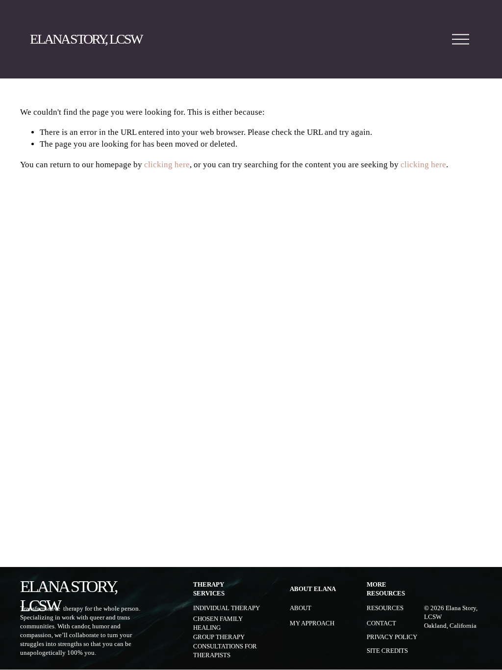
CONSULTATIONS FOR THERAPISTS (225, 651)
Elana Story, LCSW (86, 39)
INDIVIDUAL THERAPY (226, 608)
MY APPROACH (312, 623)
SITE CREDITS (387, 650)
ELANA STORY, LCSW (68, 596)
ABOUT (300, 608)
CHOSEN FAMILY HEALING (218, 623)
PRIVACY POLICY (392, 637)
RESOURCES (385, 608)
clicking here (167, 164)
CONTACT (381, 623)
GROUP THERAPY (219, 637)
